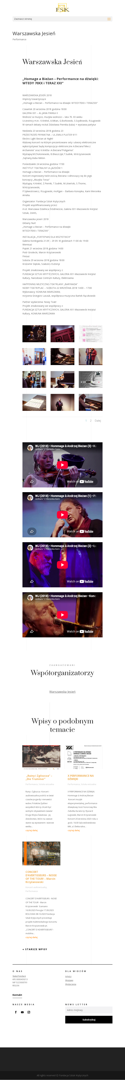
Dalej (98, 420)
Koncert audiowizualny (36, 887)
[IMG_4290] (62, 365)
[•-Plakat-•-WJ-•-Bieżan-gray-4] (91, 342)
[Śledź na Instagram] (28, 1012)
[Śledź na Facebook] (15, 1012)
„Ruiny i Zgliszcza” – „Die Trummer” (39, 777)
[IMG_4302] (62, 410)
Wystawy (69, 980)
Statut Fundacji (19, 976)
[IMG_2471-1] (91, 410)
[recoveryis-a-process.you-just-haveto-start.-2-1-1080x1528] (91, 387)
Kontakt (17, 994)
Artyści (68, 976)
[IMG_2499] (62, 387)
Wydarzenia (70, 984)
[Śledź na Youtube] (22, 1012)
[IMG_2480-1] (34, 387)
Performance (19, 39)
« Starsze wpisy (34, 949)
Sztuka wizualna (46, 784)
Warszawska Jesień (62, 692)
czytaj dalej (32, 830)
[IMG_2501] (34, 410)
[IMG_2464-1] (34, 365)
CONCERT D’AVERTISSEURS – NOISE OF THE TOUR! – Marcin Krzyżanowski (41, 877)
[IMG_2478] (91, 365)
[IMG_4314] (62, 342)
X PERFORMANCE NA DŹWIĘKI (81, 777)
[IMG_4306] (34, 342)
